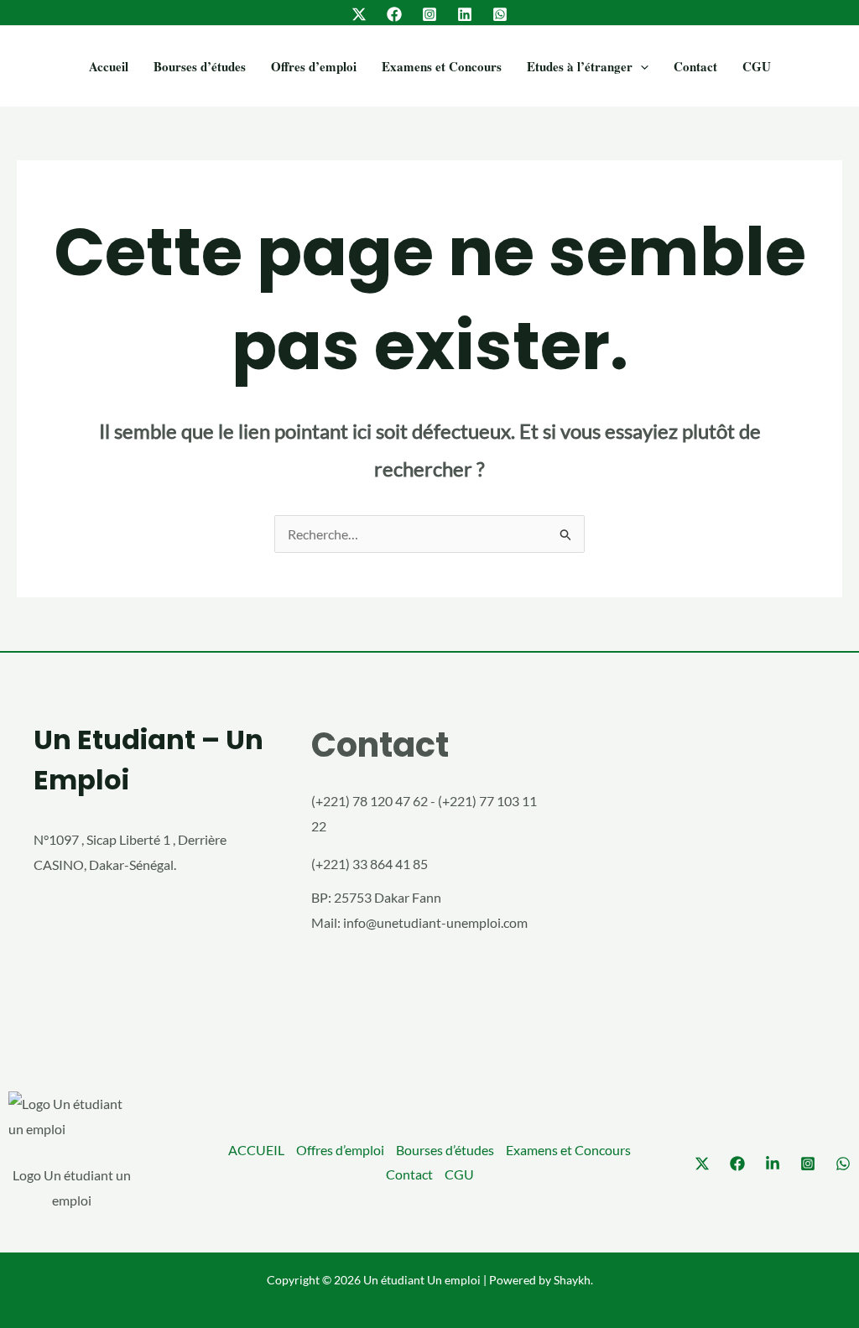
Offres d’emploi (314, 66)
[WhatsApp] (500, 14)
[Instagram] (429, 14)
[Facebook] (394, 14)
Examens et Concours (442, 66)
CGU (756, 66)
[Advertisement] (707, 874)
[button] (640, 66)
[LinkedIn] (464, 14)
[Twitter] (359, 14)
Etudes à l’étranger (580, 66)
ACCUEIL (256, 1150)
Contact (695, 66)
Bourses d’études (200, 66)
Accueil (108, 66)
